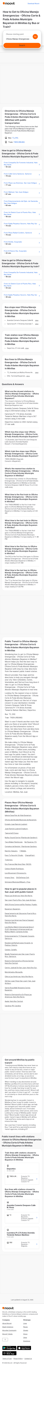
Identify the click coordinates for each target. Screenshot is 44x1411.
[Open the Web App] (9, 1353)
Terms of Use (7, 1358)
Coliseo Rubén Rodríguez (14, 869)
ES (5, 1339)
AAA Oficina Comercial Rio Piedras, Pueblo (21, 905)
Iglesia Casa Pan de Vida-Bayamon (18, 815)
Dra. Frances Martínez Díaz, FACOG (18, 864)
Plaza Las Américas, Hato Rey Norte (18, 896)
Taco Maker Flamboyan (14, 842)
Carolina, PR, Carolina (13, 1006)
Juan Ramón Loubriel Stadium (16, 829)
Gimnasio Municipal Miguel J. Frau (17, 882)
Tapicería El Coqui (11, 833)
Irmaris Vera (9, 878)
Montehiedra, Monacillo (14, 972)
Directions (26, 1341)
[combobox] (22, 35)
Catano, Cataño (11, 950)
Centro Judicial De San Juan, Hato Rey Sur (21, 968)
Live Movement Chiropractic (15, 873)
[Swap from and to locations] (35, 36)
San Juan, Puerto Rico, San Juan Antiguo (20, 900)
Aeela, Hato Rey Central (14, 1001)
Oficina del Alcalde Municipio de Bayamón (20, 820)
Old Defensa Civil (22, 878)
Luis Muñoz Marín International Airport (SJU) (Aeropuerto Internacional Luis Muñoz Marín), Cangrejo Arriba (19, 929)
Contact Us (28, 1358)
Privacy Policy (18, 1358)
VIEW (36, 320)
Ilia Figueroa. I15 (30, 842)
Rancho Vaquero (11, 851)
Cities (25, 1337)
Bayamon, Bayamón (12, 909)
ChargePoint (29, 855)
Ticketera (8, 860)
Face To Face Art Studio (14, 855)
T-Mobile (22, 851)
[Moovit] (9, 3)
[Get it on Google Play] (9, 1348)
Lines (25, 1323)
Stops (25, 1334)
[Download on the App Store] (24, 1348)
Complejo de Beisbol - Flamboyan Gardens (21, 846)
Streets (25, 1330)
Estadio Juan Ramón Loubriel (16, 824)
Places (25, 1327)
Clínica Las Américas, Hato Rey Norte (19, 977)
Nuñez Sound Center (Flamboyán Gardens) (21, 838)
